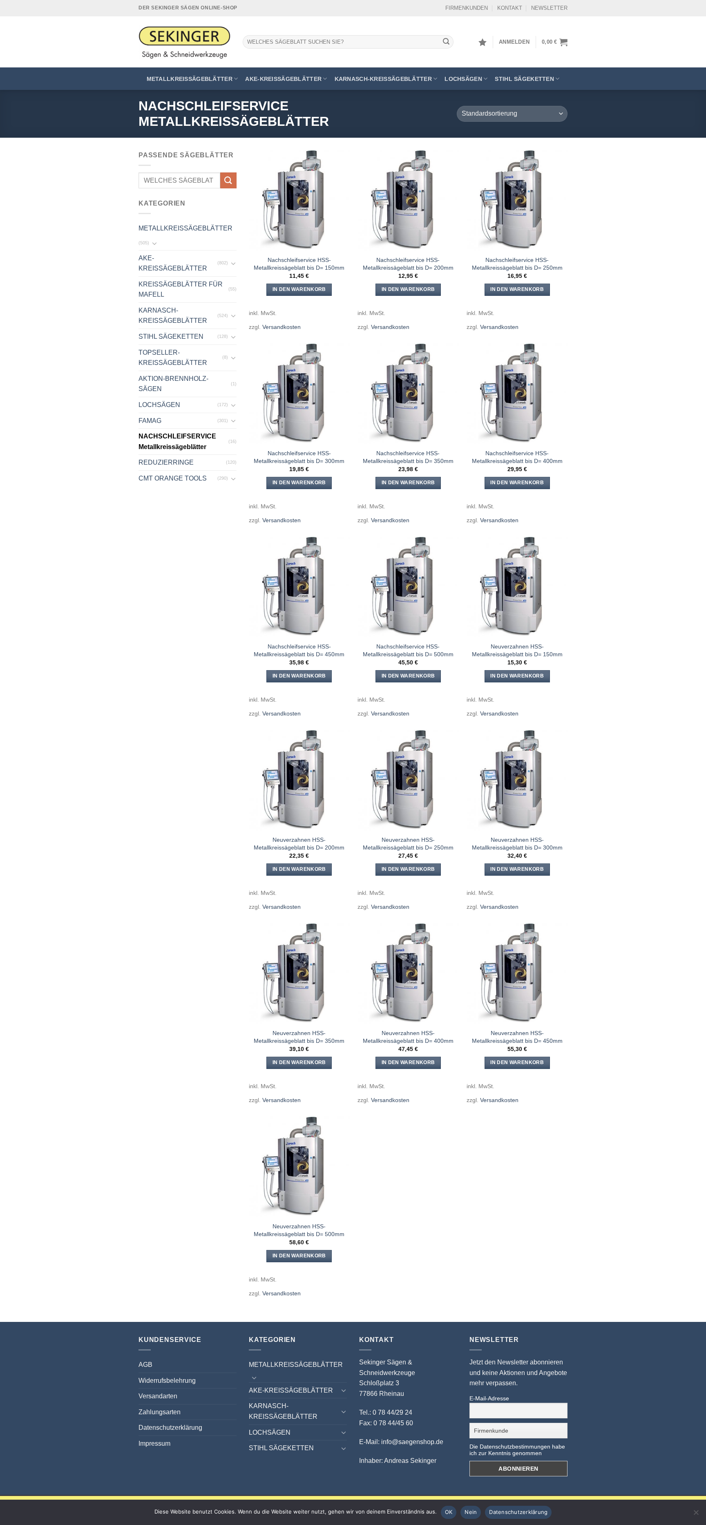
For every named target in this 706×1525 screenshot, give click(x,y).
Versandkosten (281, 327)
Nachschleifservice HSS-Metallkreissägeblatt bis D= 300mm (299, 457)
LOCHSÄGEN (463, 79)
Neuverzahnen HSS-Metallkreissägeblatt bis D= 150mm (517, 650)
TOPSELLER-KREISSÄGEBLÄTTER (173, 358)
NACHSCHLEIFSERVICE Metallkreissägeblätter (177, 441)
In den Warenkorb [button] (299, 289)
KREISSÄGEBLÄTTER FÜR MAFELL (181, 289)
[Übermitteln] (446, 42)
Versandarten (158, 1396)
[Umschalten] (154, 243)
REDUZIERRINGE (166, 462)
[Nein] (696, 1514)
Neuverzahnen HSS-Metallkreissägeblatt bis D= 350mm (299, 1037)
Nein (471, 1512)
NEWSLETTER (549, 8)
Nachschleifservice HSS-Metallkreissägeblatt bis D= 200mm (408, 264)
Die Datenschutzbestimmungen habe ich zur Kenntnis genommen (517, 1449)
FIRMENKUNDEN (466, 8)
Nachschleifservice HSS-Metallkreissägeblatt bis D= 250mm (517, 264)
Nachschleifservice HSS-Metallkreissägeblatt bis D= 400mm (517, 457)
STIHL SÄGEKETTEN (524, 79)
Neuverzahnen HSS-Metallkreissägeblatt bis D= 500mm (299, 1230)
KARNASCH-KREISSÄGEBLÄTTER (383, 79)
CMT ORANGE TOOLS (173, 478)
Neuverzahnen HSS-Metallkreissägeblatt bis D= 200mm (299, 843)
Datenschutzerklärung (170, 1427)
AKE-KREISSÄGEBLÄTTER (283, 79)
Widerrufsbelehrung (167, 1380)
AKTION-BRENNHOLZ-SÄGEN (173, 384)
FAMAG (150, 420)
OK (449, 1512)
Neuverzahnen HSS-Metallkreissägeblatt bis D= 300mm (517, 843)
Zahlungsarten (160, 1412)
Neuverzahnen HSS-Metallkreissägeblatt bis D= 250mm (408, 843)
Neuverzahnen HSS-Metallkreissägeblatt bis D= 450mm (517, 1037)
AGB (145, 1364)
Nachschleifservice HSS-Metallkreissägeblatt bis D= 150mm (299, 264)
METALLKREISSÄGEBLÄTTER (189, 79)
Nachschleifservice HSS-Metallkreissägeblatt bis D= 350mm (408, 457)
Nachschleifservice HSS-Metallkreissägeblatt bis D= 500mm (408, 650)
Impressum (154, 1443)
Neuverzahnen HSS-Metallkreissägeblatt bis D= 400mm (408, 1037)
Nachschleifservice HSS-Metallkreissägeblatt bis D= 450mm (299, 650)
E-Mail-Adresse (489, 1398)
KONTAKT (509, 8)
